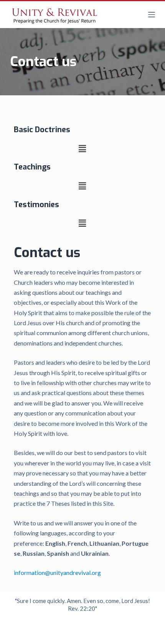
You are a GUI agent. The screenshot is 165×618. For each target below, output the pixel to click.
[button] (82, 148)
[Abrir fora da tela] (151, 14)
